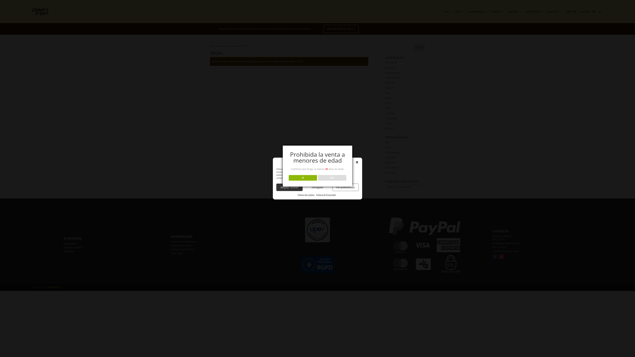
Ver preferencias (345, 187)
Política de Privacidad (326, 194)
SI (303, 177)
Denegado (317, 187)
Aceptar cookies (289, 187)
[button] (357, 162)
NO (332, 177)
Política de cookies (306, 194)
